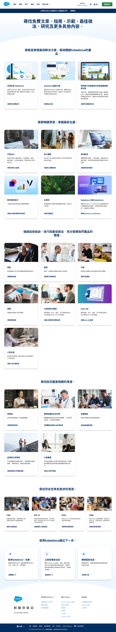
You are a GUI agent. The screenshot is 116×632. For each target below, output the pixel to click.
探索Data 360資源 (87, 320)
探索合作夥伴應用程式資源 (16, 213)
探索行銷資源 (85, 276)
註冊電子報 (85, 575)
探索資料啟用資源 (87, 168)
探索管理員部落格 (67, 527)
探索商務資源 (11, 320)
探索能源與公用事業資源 (15, 471)
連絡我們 (48, 575)
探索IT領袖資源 (12, 527)
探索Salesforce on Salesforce (90, 213)
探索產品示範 (48, 104)
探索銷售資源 (11, 276)
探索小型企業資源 (13, 364)
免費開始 (11, 575)
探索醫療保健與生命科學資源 (53, 425)
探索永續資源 (48, 213)
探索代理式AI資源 (13, 168)
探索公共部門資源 (50, 471)
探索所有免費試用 (13, 104)
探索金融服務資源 (87, 425)
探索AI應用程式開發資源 (52, 320)
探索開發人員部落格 (40, 527)
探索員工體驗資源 (50, 168)
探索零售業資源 (12, 425)
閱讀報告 (72, 10)
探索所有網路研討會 (87, 104)
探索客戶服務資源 (50, 276)
